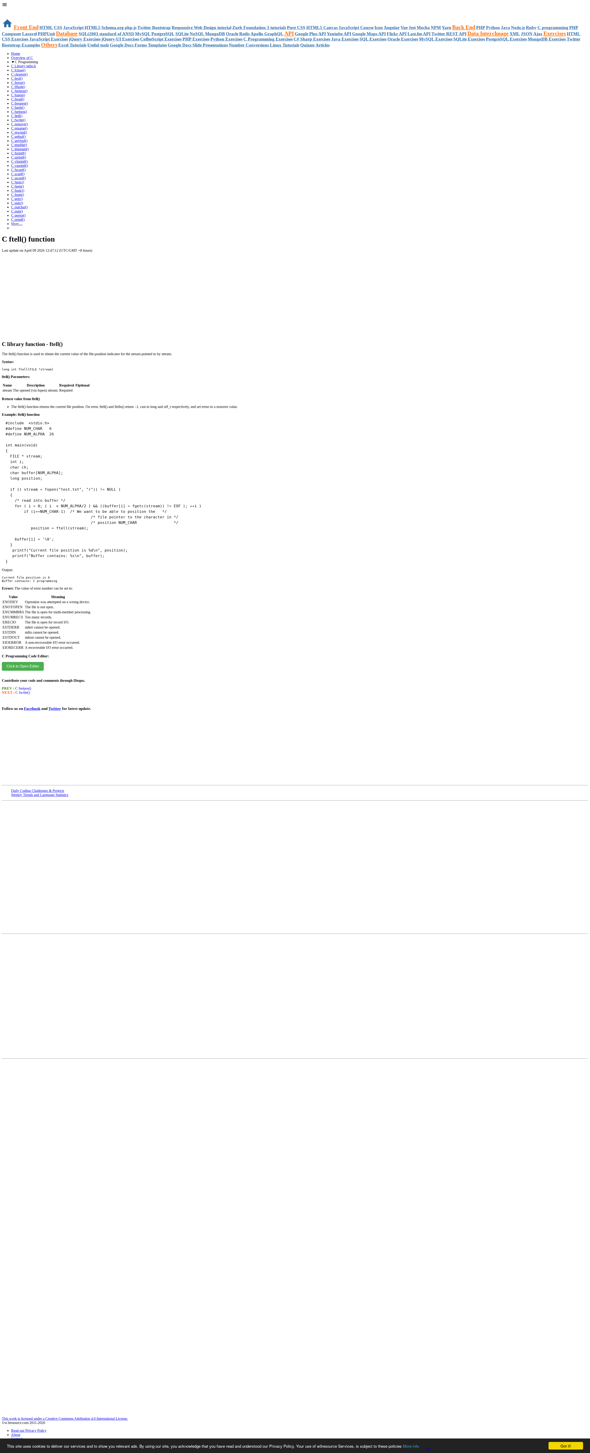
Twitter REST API (448, 33)
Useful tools (98, 45)
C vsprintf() (19, 166)
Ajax (538, 33)
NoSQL (197, 33)
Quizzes (307, 45)
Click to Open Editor (22, 666)
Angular (392, 27)
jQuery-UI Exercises (120, 39)
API (289, 33)
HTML (46, 27)
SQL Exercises (373, 39)
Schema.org (112, 27)
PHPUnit (46, 33)
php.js (130, 27)
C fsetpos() (19, 112)
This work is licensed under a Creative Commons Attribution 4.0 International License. (65, 1419)
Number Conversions (249, 45)
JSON (526, 33)
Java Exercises (345, 39)
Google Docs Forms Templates (138, 45)
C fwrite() (18, 120)
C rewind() (19, 132)
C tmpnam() (20, 149)
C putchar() (19, 207)
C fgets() (17, 186)
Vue (404, 27)
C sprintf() (18, 157)
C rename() (19, 128)
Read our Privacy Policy (29, 1430)
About (15, 1435)
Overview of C (22, 58)
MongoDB (215, 33)
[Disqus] (295, 998)
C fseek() (17, 107)
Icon (379, 27)
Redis (244, 33)
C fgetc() (17, 182)
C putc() (17, 203)
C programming (552, 27)
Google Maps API (369, 33)
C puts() (17, 211)
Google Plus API (310, 33)
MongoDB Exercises (547, 39)
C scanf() (17, 174)
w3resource (10, 10)
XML (515, 33)
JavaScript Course (356, 27)
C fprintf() (18, 153)
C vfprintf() (19, 161)
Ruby (531, 27)
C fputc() (17, 190)
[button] (295, 5)
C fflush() (18, 87)
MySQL (142, 33)
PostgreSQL (162, 33)
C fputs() (17, 195)
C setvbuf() (19, 141)
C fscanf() (18, 170)
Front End (26, 27)
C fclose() (18, 70)
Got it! (565, 1446)
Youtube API (339, 33)
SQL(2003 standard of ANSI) (106, 33)
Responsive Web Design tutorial (201, 27)
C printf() (18, 219)
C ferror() (18, 83)
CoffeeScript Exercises (161, 39)
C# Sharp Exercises (312, 39)
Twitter (54, 708)
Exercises (554, 33)
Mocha (423, 27)
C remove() (19, 124)
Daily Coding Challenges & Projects (37, 791)
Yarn (446, 27)
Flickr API (397, 33)
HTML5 (92, 27)
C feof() (17, 78)
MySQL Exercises (435, 39)
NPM (436, 27)
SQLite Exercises (469, 39)
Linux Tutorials (284, 45)
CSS (58, 27)
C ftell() (16, 116)
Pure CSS (296, 27)
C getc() (17, 199)
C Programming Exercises (268, 39)
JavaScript (73, 27)
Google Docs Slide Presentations (198, 45)
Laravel (29, 33)
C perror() (18, 215)
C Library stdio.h (23, 66)
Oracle (232, 33)
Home (15, 54)
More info (411, 1446)
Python (493, 27)
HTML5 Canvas (322, 27)
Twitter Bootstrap (154, 27)
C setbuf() (18, 137)
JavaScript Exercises (48, 39)
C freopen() (19, 103)
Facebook (32, 708)
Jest (412, 27)
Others (49, 45)
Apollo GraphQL (267, 33)
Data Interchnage (488, 33)
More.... (17, 224)
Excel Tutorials (72, 45)
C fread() (17, 99)
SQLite (182, 33)
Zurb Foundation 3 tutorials (259, 27)
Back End (463, 27)
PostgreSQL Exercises (506, 39)
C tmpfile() (19, 145)
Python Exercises (226, 39)
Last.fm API (419, 33)
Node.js (518, 27)
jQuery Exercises (84, 39)
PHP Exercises (196, 39)
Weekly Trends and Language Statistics (39, 795)
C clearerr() (19, 74)
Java (505, 27)
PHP (480, 27)
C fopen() (18, 95)
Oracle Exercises (402, 39)
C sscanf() (18, 178)
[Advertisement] (56, 266)
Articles (323, 45)
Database (67, 33)
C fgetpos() (19, 91)
